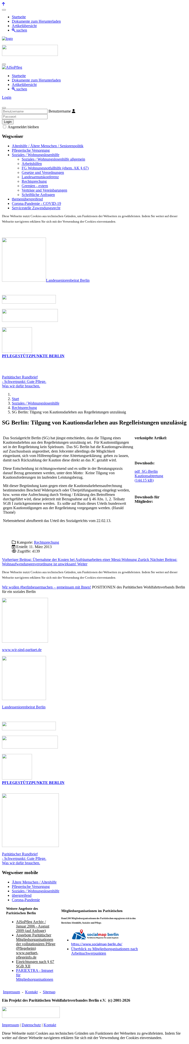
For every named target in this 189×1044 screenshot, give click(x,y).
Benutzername (59, 111)
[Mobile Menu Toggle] (4, 10)
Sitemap (49, 992)
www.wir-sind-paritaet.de (22, 650)
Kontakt (31, 992)
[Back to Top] (3, 4)
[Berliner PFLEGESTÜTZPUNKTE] (17, 351)
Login (6, 97)
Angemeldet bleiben (23, 127)
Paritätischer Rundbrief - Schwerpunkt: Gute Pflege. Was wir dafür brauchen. (24, 858)
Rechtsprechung (46, 542)
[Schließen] (4, 108)
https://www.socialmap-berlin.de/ (96, 944)
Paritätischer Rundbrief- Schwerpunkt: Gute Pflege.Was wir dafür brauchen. (24, 381)
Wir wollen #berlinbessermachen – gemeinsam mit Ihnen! (46, 587)
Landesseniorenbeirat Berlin (68, 280)
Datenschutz (31, 1025)
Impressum (11, 992)
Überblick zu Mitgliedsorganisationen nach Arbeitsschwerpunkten (104, 951)
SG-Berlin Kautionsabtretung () (149, 475)
